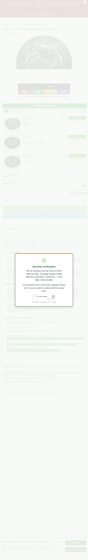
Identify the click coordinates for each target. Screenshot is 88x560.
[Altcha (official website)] (53, 297)
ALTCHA (53, 298)
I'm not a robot (42, 296)
